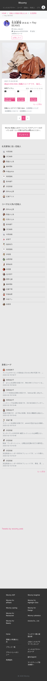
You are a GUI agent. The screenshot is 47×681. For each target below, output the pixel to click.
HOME (4, 13)
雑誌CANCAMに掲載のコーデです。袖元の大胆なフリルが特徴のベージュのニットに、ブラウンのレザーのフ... (23, 84)
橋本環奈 (9, 166)
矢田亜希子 (10, 370)
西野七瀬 (9, 279)
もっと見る (37, 104)
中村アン (9, 299)
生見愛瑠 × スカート (11, 111)
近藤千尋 (9, 289)
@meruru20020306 (21, 31)
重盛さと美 (10, 161)
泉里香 (8, 304)
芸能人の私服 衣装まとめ (18, 13)
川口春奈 (9, 156)
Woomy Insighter (34, 595)
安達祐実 (9, 294)
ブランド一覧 (10, 647)
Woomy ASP (10, 595)
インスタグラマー (9, 8)
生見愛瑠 (33, 13)
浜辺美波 (9, 186)
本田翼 (8, 269)
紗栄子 (8, 239)
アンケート (23, 134)
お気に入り (17, 38)
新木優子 (9, 181)
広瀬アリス (10, 196)
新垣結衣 (9, 264)
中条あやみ (10, 171)
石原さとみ (10, 219)
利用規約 (9, 660)
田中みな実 (10, 191)
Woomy (22, 2)
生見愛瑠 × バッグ (32, 108)
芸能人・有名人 (29, 8)
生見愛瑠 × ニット (26, 111)
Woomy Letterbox (34, 615)
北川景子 (9, 274)
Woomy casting (11, 608)
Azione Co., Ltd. (34, 621)
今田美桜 (9, 151)
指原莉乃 (9, 244)
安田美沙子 (10, 380)
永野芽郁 (9, 259)
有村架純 (9, 176)
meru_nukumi (18, 29)
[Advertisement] (23, 334)
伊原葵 (8, 254)
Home (8, 634)
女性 (33, 31)
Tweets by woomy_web (12, 528)
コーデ (19, 8)
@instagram (32, 657)
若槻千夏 (9, 420)
